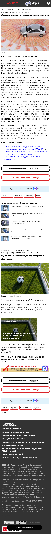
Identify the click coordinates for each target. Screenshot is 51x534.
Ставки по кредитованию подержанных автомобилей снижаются (26, 237)
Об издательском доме (14, 439)
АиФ (3, 52)
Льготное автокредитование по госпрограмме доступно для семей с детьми (28, 230)
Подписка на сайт (11, 435)
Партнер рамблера (34, 522)
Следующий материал (24, 527)
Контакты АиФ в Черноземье (16, 432)
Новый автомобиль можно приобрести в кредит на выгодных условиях (25, 153)
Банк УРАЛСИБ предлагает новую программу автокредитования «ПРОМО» (24, 148)
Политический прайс (13, 454)
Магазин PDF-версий (12, 446)
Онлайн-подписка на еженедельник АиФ (23, 442)
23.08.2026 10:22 (7, 250)
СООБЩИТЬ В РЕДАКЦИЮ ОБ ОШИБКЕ (19, 458)
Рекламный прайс (11, 429)
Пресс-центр (29, 435)
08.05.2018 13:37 (7, 10)
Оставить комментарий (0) (25, 177)
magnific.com (15, 296)
